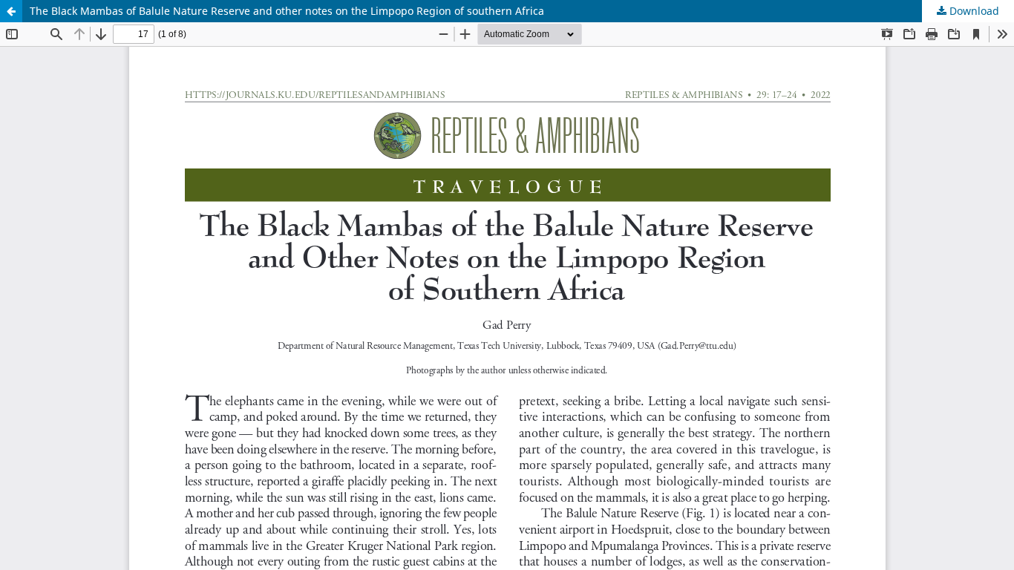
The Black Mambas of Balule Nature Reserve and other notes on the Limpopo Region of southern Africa (287, 11)
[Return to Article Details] (11, 11)
